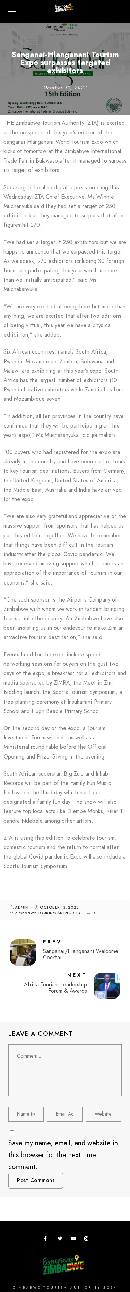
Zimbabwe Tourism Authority (48, 913)
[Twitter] (61, 1239)
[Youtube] (74, 1239)
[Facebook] (47, 1239)
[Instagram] (87, 1239)
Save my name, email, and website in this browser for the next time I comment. (63, 1154)
